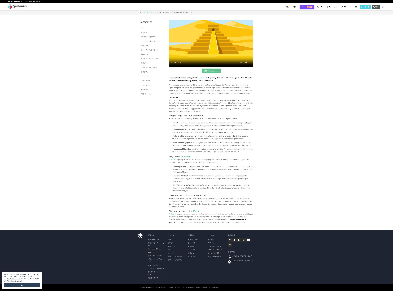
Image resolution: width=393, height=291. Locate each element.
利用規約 (211, 239)
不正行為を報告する (214, 256)
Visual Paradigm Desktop (32, 1)
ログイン (375, 7)
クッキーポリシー (12, 279)
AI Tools (306, 7)
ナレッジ (171, 253)
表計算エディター (154, 278)
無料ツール (171, 246)
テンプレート (148, 12)
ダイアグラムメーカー (155, 256)
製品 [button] (287, 7)
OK (22, 285)
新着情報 (191, 246)
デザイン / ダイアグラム (176, 260)
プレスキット (192, 250)
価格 (356, 7)
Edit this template (211, 71)
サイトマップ (192, 256)
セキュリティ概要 (214, 253)
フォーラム (191, 243)
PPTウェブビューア (154, 265)
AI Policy (211, 243)
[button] (295, 7)
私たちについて (193, 239)
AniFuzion (202, 78)
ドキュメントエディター (156, 268)
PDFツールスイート (154, 239)
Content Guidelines (215, 250)
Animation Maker (154, 249)
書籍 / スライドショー (175, 256)
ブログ (170, 243)
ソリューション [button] (332, 7)
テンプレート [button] (346, 7)
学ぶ (169, 250)
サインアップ (365, 7)
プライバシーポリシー (215, 246)
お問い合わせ (192, 253)
